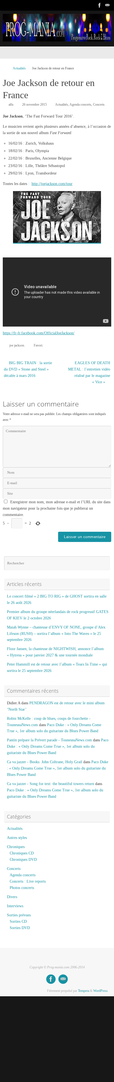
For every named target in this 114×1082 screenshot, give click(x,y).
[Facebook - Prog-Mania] (99, 5)
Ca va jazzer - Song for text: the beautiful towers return (50, 784)
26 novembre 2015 (34, 104)
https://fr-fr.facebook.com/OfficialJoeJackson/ (38, 333)
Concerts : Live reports (28, 881)
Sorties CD (18, 921)
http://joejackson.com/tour (52, 184)
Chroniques (16, 847)
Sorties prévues (19, 915)
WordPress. (100, 991)
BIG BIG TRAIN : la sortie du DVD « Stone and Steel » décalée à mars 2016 (28, 369)
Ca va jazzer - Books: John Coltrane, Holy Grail (44, 762)
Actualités (19, 68)
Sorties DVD (20, 928)
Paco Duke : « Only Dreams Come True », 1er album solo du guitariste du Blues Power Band (57, 746)
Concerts (99, 104)
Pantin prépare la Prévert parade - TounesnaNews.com (49, 740)
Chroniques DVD (23, 859)
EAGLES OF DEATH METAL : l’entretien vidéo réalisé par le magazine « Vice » (89, 372)
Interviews (15, 906)
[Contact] (107, 5)
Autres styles (17, 838)
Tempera (83, 991)
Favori (38, 345)
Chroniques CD (22, 853)
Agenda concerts (80, 104)
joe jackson (16, 345)
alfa (11, 104)
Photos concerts (22, 888)
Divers (12, 897)
